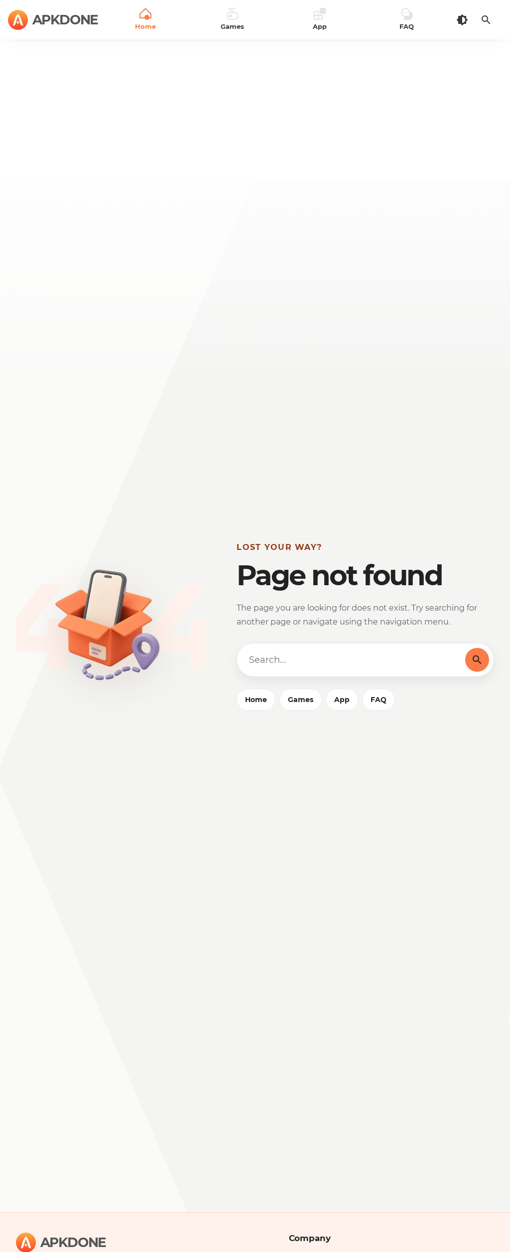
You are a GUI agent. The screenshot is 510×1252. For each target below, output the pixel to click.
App (342, 699)
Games (300, 699)
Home (256, 699)
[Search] (486, 20)
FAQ (378, 699)
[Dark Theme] (462, 20)
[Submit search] (477, 660)
